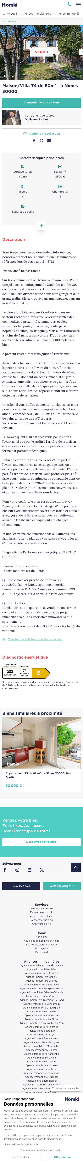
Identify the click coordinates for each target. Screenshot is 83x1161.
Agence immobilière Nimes (41, 1062)
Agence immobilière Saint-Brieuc (41, 1085)
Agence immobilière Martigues (41, 1042)
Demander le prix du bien (41, 103)
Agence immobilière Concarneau (41, 1004)
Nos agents (41, 949)
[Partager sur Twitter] (41, 141)
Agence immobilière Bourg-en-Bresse (41, 989)
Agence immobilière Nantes (41, 1050)
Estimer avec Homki (41, 912)
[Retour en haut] (76, 867)
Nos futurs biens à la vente (41, 945)
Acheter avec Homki (41, 916)
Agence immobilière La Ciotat (42, 1019)
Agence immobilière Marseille (41, 1039)
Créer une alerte (41, 924)
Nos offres (41, 937)
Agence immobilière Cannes (42, 996)
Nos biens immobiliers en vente (41, 941)
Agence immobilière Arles (41, 969)
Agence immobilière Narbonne (41, 1054)
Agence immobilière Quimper (41, 1077)
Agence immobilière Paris (41, 1069)
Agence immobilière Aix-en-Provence (41, 965)
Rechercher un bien (41, 920)
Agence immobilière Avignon (41, 973)
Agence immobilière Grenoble (41, 1015)
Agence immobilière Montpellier (41, 1046)
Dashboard (41, 952)
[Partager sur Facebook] (34, 141)
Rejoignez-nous (21, 886)
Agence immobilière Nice (41, 1058)
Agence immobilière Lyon (41, 1035)
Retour (12, 22)
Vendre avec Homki (41, 909)
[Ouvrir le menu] (78, 5)
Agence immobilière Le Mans (41, 1027)
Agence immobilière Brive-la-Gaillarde (41, 992)
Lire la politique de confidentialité (21, 1144)
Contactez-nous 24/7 (61, 886)
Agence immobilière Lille (42, 1031)
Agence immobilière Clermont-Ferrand (41, 1000)
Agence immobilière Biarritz (41, 981)
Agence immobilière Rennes (42, 1081)
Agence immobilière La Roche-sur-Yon (41, 1023)
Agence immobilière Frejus (41, 1012)
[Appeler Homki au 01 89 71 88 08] (69, 4)
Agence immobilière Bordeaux (41, 985)
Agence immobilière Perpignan (41, 1073)
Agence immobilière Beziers (41, 977)
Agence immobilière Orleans (41, 1065)
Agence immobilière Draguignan (41, 1008)
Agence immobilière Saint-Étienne (41, 1089)
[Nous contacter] (49, 141)
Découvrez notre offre (41, 842)
